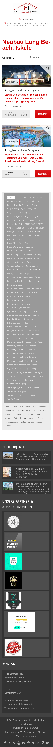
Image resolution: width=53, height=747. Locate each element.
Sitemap (42, 732)
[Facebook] (5, 743)
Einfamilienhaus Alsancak (24, 418)
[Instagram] (47, 743)
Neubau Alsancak (27, 422)
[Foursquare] (43, 743)
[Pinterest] (28, 743)
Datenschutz (30, 732)
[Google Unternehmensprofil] (14, 743)
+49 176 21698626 (27, 19)
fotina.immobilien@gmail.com (22, 704)
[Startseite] (26, 8)
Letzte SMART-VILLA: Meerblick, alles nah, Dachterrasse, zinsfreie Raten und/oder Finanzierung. (33, 457)
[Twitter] (9, 743)
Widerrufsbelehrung (26, 736)
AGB (20, 732)
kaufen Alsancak (12, 410)
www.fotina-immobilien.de (21, 708)
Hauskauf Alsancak (21, 414)
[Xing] (33, 743)
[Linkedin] (38, 743)
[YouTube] (18, 743)
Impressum (10, 732)
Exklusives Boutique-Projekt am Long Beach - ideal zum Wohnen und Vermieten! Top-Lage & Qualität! (26, 98)
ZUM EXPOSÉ (43, 114)
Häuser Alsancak (39, 406)
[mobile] (48, 8)
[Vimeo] (23, 743)
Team (7, 689)
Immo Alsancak (12, 406)
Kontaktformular (12, 692)
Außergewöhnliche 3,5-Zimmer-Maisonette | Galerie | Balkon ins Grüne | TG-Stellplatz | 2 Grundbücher (32, 472)
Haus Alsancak (25, 406)
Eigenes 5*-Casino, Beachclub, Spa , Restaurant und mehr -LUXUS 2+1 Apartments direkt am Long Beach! (25, 158)
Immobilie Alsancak (28, 410)
